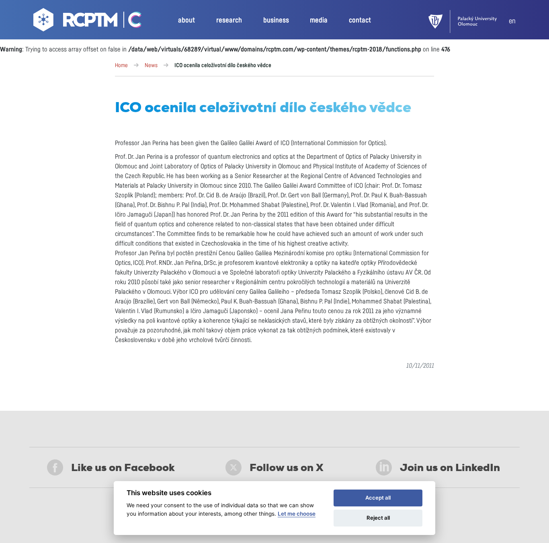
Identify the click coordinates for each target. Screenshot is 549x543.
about (186, 20)
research (229, 20)
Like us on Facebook (123, 467)
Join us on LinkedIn (450, 467)
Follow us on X (287, 467)
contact (360, 20)
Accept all (378, 497)
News (151, 65)
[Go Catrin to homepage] (130, 22)
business (276, 20)
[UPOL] (468, 21)
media (319, 20)
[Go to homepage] (76, 21)
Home (121, 65)
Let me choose (296, 513)
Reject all (378, 517)
